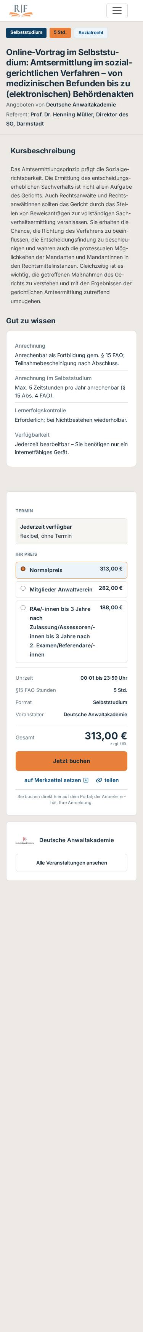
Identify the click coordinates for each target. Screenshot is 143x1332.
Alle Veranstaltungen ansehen (71, 863)
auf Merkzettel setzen (52, 780)
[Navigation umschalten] (117, 10)
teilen (111, 780)
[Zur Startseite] (21, 11)
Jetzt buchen (71, 761)
